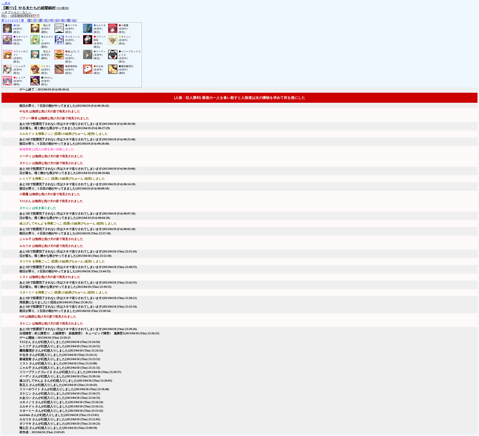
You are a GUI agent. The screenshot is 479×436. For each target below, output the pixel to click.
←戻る (5, 3)
